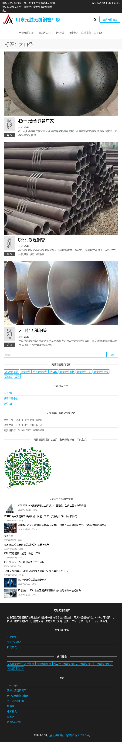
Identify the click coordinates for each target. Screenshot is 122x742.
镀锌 (17, 376)
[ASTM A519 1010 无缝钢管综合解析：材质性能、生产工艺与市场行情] (10, 508)
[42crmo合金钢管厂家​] (61, 83)
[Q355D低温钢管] (61, 188)
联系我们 (86, 32)
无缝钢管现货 (101, 371)
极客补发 (12, 711)
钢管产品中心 (45, 32)
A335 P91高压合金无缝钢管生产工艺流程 (24, 562)
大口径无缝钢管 (32, 330)
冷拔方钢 (8, 535)
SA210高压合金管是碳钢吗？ (32, 579)
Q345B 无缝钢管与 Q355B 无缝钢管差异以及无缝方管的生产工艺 (36, 570)
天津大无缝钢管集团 (18, 695)
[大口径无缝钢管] (61, 293)
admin (26, 127)
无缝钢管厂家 (84, 371)
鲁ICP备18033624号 (79, 735)
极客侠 (10, 706)
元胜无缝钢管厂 (27, 32)
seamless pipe (13, 685)
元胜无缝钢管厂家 (58, 735)
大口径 (53, 371)
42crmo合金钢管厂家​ (36, 121)
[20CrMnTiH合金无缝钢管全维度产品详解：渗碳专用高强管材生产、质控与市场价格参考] (10, 527)
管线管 (8, 376)
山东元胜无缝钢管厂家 (38, 19)
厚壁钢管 (25, 371)
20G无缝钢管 (11, 371)
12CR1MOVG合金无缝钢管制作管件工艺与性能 (26, 544)
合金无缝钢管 (40, 371)
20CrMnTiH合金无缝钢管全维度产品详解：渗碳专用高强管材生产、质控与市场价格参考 (62, 525)
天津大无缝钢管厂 (16, 690)
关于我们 (99, 32)
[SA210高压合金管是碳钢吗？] (10, 582)
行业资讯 (73, 32)
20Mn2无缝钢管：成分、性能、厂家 (22, 553)
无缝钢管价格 (67, 371)
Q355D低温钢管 (31, 240)
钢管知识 (60, 32)
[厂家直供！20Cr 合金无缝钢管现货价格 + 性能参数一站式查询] (10, 593)
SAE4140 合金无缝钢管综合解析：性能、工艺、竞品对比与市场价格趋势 (40, 516)
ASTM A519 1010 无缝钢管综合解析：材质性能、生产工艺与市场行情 (52, 505)
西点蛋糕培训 (14, 721)
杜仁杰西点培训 (15, 700)
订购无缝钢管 (110, 19)
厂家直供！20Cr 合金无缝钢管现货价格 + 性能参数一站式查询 (49, 590)
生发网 (10, 716)
